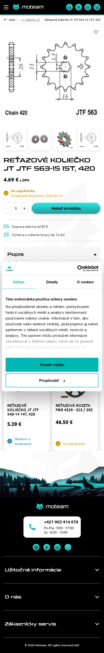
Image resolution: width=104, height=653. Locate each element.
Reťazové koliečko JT (26, 19)
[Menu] (6, 7)
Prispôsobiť (49, 380)
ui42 (76, 645)
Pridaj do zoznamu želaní (96, 32)
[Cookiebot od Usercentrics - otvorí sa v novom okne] (77, 268)
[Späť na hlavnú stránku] (28, 7)
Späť (12, 19)
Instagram (36, 547)
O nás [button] (13, 597)
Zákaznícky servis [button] (30, 624)
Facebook (46, 547)
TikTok (68, 547)
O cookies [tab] (85, 282)
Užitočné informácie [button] (33, 570)
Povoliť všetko (52, 364)
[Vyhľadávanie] (69, 7)
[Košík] (97, 7)
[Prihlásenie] (78, 7)
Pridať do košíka (66, 208)
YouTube (57, 547)
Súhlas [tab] (19, 282)
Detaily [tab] (52, 282)
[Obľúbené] (87, 7)
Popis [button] (15, 254)
